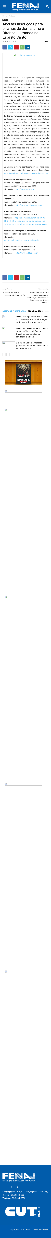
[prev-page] (4, 354)
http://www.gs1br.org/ (24, 189)
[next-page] (8, 354)
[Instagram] (11, 1187)
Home (4, 16)
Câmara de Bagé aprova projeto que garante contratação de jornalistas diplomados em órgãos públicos (38, 297)
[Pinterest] (16, 47)
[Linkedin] (27, 47)
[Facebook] (4, 47)
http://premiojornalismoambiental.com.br (21, 240)
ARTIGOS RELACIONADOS (14, 311)
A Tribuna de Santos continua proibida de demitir (13, 293)
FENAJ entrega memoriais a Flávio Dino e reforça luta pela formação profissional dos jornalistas (32, 319)
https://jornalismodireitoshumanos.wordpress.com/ (26, 173)
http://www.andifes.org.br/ (26, 253)
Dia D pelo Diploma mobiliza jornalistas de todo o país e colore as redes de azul (32, 346)
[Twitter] (10, 47)
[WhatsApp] (22, 47)
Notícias (12, 16)
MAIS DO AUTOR (35, 311)
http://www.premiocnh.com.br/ (28, 205)
